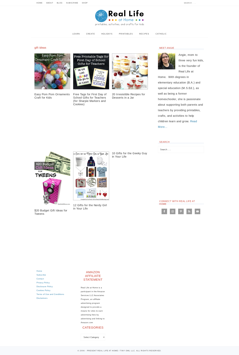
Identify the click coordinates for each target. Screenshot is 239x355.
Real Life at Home (119, 18)
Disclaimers (42, 298)
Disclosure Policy (45, 286)
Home (39, 271)
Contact (40, 279)
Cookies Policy (43, 290)
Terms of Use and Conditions (50, 294)
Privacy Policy (43, 282)
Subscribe (41, 275)
